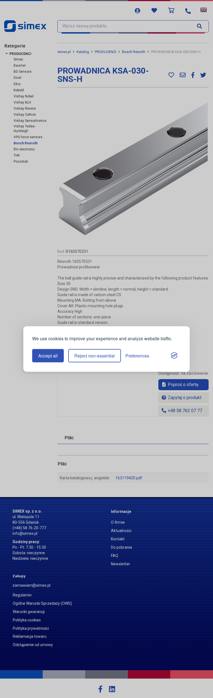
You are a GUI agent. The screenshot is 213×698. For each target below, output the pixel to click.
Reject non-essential (94, 355)
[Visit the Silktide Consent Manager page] (174, 355)
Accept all (48, 355)
